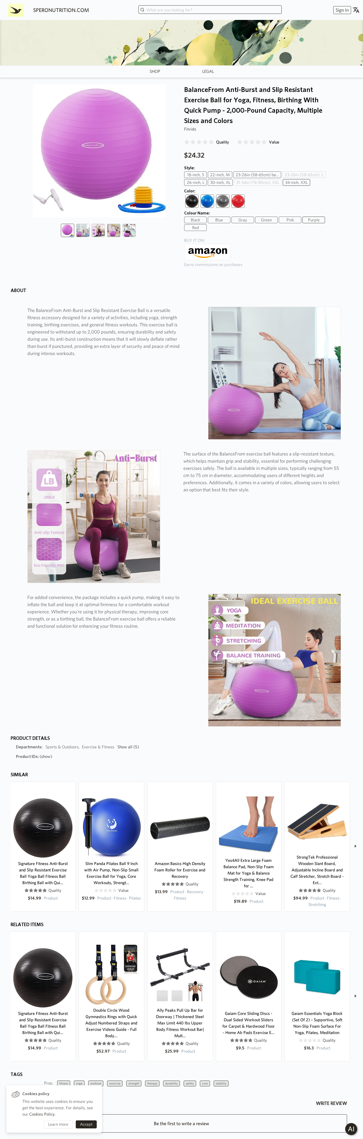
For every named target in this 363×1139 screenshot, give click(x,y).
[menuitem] (341, 10)
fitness (63, 1083)
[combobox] (209, 10)
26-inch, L (195, 182)
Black (195, 220)
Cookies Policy (42, 1114)
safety (190, 1083)
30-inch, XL (220, 182)
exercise (114, 1083)
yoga (79, 1083)
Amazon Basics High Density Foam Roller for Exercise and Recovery (179, 870)
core (205, 1083)
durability (171, 1083)
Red (195, 227)
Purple (314, 220)
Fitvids (190, 129)
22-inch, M (220, 175)
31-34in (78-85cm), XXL (257, 182)
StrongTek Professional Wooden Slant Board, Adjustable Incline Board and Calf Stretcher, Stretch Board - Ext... (317, 869)
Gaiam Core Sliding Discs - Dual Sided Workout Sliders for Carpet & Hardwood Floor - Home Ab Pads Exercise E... (248, 1023)
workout (95, 1083)
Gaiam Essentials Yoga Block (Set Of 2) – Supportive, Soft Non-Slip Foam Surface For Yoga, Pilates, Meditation (317, 1023)
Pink (290, 220)
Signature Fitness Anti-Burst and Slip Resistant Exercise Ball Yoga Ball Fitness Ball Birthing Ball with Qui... (43, 873)
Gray (242, 220)
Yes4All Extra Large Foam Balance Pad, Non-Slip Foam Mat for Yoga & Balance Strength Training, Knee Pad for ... (248, 873)
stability (221, 1083)
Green (266, 220)
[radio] (186, 142)
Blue (219, 220)
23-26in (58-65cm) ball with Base (258, 175)
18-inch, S (195, 175)
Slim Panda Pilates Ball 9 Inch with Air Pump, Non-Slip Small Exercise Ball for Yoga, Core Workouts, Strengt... (111, 873)
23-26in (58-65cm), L (304, 175)
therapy (152, 1083)
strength (133, 1083)
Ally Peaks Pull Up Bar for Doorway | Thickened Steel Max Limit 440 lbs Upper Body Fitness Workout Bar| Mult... (180, 1023)
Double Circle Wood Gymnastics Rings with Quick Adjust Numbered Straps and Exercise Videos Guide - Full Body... (111, 1023)
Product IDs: (34, 756)
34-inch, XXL (296, 182)
